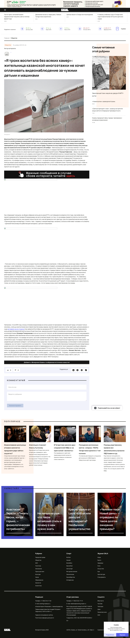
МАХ (99, 615)
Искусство (101, 568)
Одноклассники (102, 612)
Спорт (68, 553)
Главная (6, 38)
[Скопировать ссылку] (86, 370)
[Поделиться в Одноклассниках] (77, 370)
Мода (99, 557)
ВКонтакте (101, 601)
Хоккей (68, 560)
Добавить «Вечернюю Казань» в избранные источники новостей (47, 362)
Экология (38, 583)
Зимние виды (70, 574)
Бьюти (99, 560)
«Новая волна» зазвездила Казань (103, 101)
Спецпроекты (102, 577)
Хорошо (122, 635)
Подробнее (110, 635)
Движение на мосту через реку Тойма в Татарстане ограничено (48, 16)
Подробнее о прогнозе (10, 29)
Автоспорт (69, 568)
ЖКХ (36, 563)
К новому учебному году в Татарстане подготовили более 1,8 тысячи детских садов (110, 17)
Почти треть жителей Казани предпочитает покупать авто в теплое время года (16, 17)
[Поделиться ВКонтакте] (73, 370)
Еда (99, 571)
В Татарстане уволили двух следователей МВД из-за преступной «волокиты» (64, 448)
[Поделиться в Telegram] (82, 370)
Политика (38, 566)
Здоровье (100, 563)
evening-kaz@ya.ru (44, 603)
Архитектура (101, 574)
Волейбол (69, 563)
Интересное (70, 580)
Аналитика (38, 585)
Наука (37, 577)
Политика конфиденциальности (44, 618)
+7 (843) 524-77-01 (77, 601)
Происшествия (39, 571)
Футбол (68, 557)
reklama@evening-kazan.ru (78, 603)
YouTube (100, 603)
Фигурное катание (71, 571)
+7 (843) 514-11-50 (46, 601)
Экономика (38, 568)
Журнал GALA (103, 553)
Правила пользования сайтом (44, 615)
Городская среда (40, 557)
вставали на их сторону (16, 329)
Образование (39, 580)
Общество (14, 38)
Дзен (99, 609)
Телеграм (100, 606)
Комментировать (15, 406)
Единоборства (70, 577)
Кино (99, 566)
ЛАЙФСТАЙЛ (11, 488)
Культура (38, 574)
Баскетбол (69, 566)
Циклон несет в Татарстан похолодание (80, 14)
